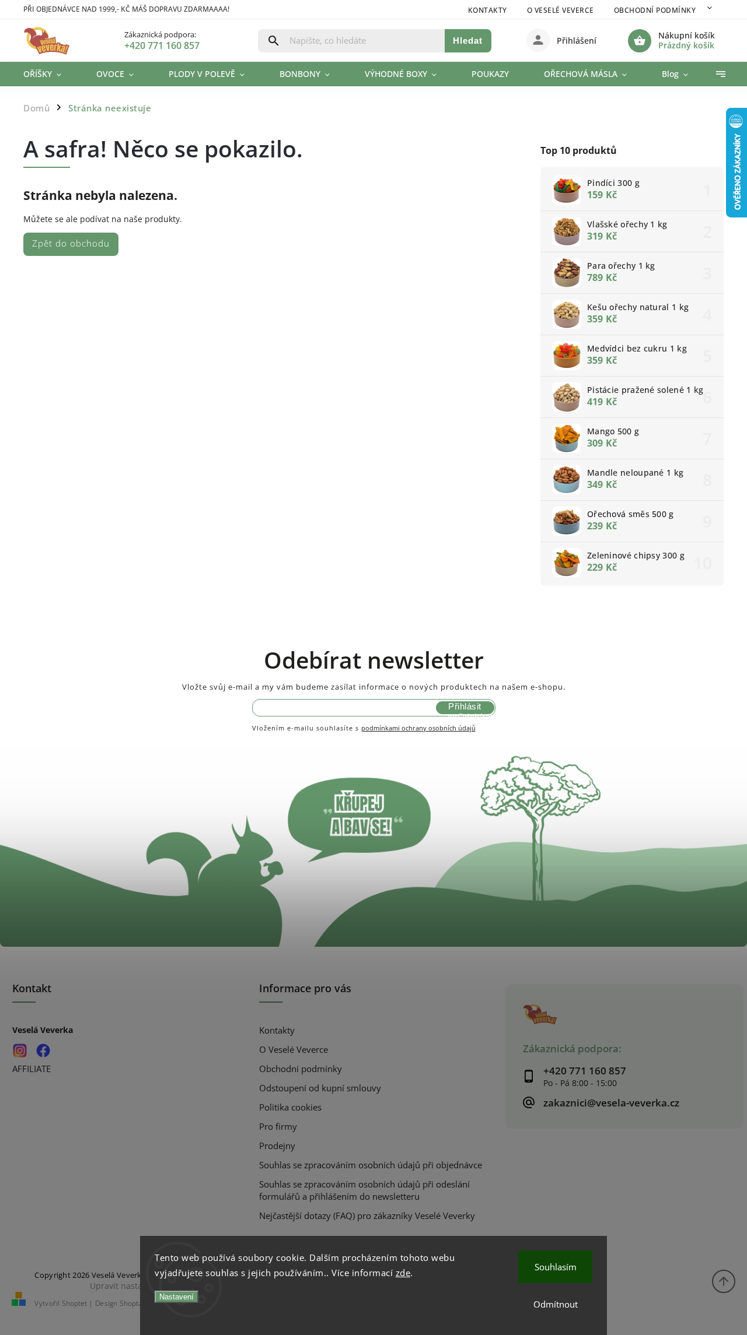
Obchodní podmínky (655, 10)
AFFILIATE (31, 1069)
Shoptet (74, 1303)
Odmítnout (555, 1304)
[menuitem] (51, 74)
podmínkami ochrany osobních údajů (418, 727)
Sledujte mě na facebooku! (43, 1051)
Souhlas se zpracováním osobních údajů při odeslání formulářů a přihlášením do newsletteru (364, 1190)
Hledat (468, 40)
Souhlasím (556, 1267)
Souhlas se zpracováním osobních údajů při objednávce (370, 1165)
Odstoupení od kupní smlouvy (320, 1088)
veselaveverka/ (19, 1051)
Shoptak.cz (137, 1303)
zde (403, 1272)
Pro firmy (278, 1126)
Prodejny (277, 1146)
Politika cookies (290, 1107)
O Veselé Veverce (560, 10)
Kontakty (487, 10)
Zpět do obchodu (71, 243)
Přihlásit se (464, 707)
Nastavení (176, 1296)
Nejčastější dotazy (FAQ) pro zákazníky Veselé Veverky (367, 1216)
